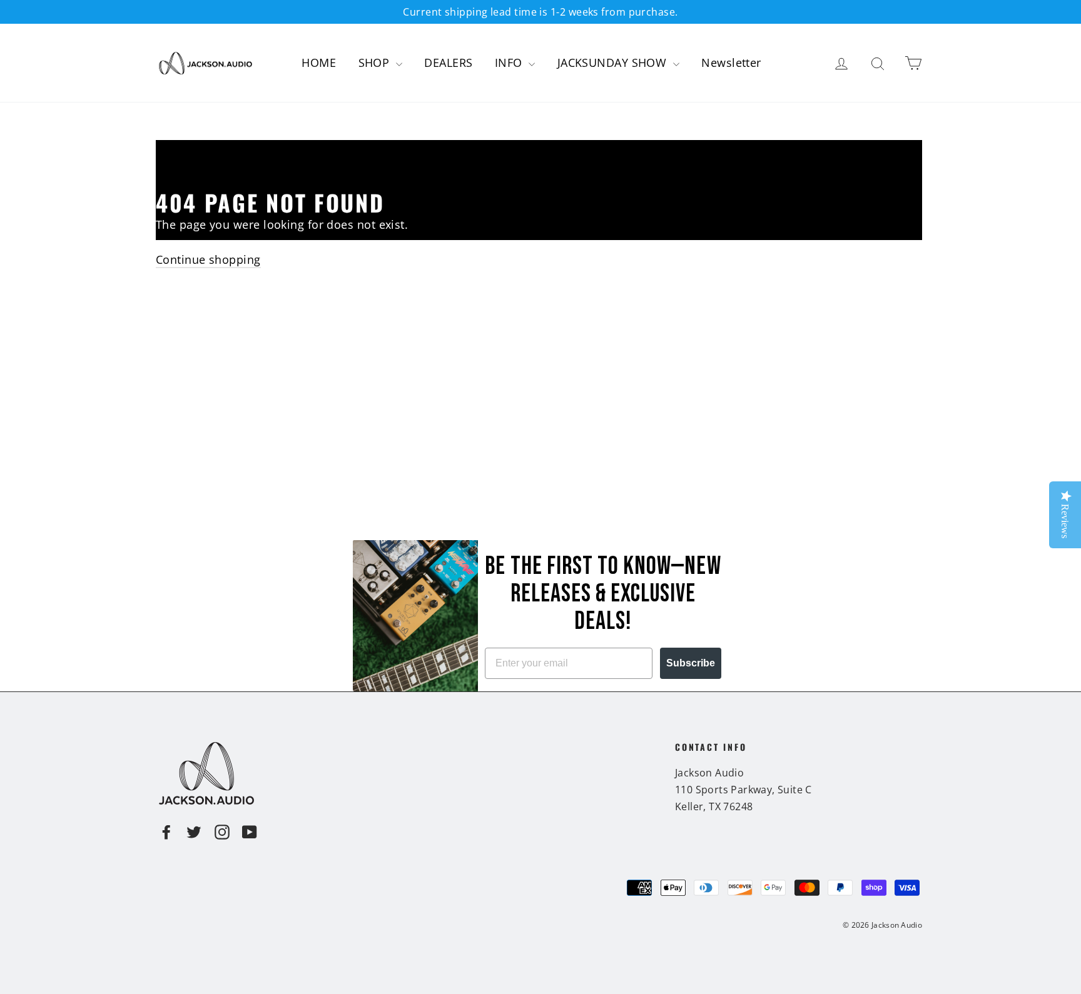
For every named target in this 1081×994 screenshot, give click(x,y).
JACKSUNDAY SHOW (613, 62)
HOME (319, 62)
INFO (510, 62)
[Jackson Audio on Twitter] (193, 831)
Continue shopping (208, 259)
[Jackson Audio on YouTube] (249, 831)
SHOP (375, 62)
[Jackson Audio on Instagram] (222, 831)
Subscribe (690, 663)
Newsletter (731, 62)
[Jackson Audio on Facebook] (166, 831)
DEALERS (448, 62)
